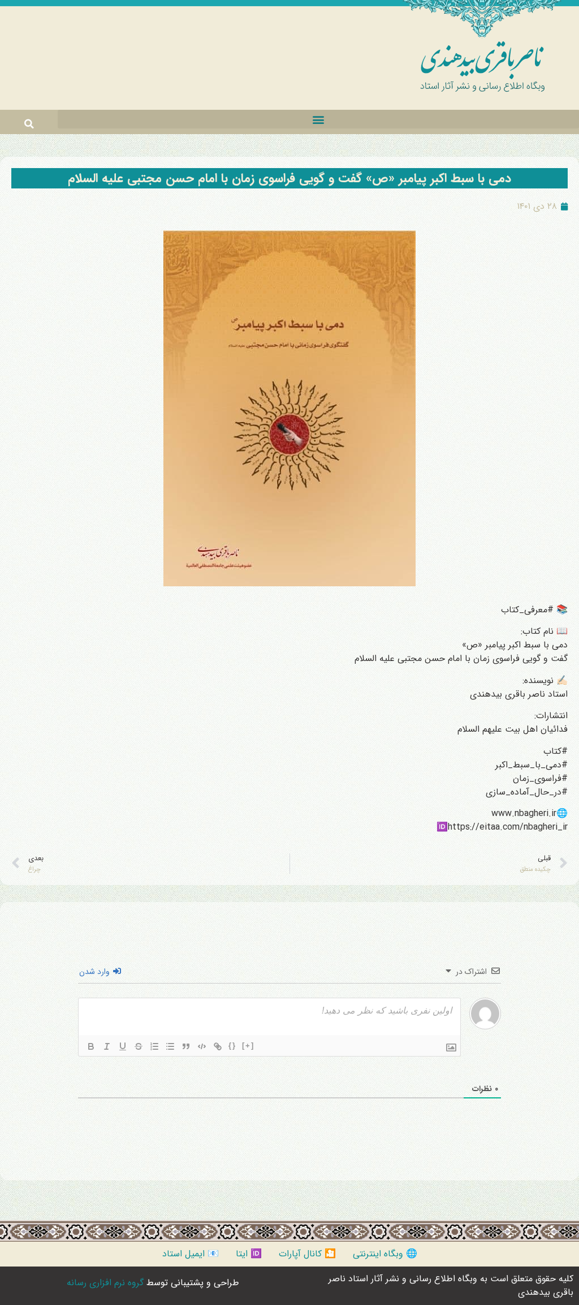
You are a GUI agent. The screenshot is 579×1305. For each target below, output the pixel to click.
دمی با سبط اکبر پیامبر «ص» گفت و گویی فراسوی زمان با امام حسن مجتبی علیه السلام (289, 178)
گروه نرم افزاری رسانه (105, 1283)
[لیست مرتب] (154, 1046)
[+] (248, 1045)
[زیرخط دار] (123, 1046)
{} (232, 1045)
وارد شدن (95, 971)
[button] (318, 119)
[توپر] (91, 1046)
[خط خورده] (138, 1046)
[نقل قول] (186, 1046)
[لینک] (218, 1046)
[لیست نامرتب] (170, 1046)
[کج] (107, 1046)
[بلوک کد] (202, 1046)
